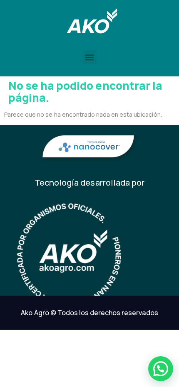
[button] (90, 57)
